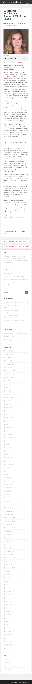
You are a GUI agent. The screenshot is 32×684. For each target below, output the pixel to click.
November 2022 (10, 414)
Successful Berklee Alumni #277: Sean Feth (16, 302)
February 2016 (10, 631)
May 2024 (8, 387)
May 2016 (8, 621)
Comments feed (8, 666)
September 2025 (10, 357)
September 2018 (10, 528)
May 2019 (8, 501)
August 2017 (9, 571)
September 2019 (10, 488)
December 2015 (10, 638)
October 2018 (9, 524)
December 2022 (10, 411)
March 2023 (9, 407)
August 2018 (9, 531)
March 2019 (9, 508)
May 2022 (8, 424)
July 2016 (8, 614)
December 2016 (10, 598)
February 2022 (10, 431)
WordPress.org (8, 669)
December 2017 (10, 558)
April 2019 (8, 504)
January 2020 (9, 477)
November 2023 (10, 394)
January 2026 (9, 351)
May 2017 (8, 581)
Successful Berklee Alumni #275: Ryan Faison (14, 311)
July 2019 (8, 494)
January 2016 (9, 634)
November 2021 (10, 437)
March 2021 (9, 454)
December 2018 (10, 518)
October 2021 (9, 441)
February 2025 (10, 364)
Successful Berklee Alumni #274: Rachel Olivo (15, 316)
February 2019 (10, 511)
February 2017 (10, 591)
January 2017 (9, 594)
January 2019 (9, 514)
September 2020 (10, 464)
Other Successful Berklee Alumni (15, 333)
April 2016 (8, 624)
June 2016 (8, 618)
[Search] (26, 292)
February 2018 (10, 551)
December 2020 (10, 461)
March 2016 (9, 628)
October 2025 (9, 354)
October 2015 (9, 644)
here (25, 142)
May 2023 (8, 404)
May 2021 (8, 451)
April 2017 (8, 584)
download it (21, 62)
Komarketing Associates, (10, 74)
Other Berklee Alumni (12, 2)
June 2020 (8, 471)
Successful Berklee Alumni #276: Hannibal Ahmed (15, 306)
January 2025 (9, 367)
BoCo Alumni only (9, 282)
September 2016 (10, 608)
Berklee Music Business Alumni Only (14, 276)
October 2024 (9, 377)
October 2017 (9, 564)
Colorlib (15, 682)
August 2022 (9, 421)
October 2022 (9, 417)
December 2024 (10, 371)
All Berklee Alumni (9, 273)
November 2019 (10, 481)
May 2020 (8, 474)
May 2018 (8, 541)
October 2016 (9, 604)
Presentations (10, 336)
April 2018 (8, 544)
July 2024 (8, 381)
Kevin (17, 23)
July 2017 (8, 574)
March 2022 (9, 427)
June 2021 (8, 447)
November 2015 (10, 641)
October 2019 (9, 484)
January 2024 (9, 391)
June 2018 (8, 538)
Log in (5, 659)
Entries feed (7, 662)
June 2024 (8, 384)
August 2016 (9, 611)
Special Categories (9, 285)
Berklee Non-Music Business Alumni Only (15, 279)
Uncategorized (10, 340)
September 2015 (10, 648)
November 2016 (10, 601)
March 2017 (9, 588)
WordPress (26, 682)
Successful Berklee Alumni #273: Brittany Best (15, 321)
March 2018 (9, 548)
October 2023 (9, 397)
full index (10, 231)
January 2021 (9, 457)
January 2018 (9, 554)
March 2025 (9, 361)
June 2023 (8, 401)
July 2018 (8, 534)
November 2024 (10, 374)
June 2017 (8, 578)
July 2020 (8, 467)
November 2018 (10, 521)
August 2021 (9, 444)
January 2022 (9, 434)
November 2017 (10, 561)
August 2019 (9, 491)
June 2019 (8, 498)
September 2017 (10, 568)
